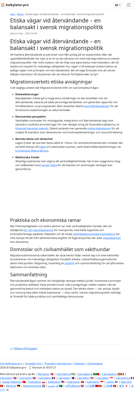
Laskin (110, 382)
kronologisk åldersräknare (31, 151)
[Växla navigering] (128, 5)
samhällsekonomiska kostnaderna (94, 234)
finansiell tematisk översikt (32, 128)
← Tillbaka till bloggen (23, 348)
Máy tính (126, 382)
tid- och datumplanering (38, 230)
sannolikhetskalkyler (96, 106)
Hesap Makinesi (12, 382)
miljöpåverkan (112, 238)
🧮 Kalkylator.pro (15, 5)
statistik (69, 263)
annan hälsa (49, 165)
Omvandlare (95, 363)
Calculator (6, 378)
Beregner (44, 374)
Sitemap (79, 363)
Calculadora (84, 374)
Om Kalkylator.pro (11, 363)
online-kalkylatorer (99, 128)
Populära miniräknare (58, 363)
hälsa (42, 147)
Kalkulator (34, 382)
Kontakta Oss (33, 363)
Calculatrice (123, 378)
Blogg (20, 14)
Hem (12, 14)
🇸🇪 (116, 5)
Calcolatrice (63, 374)
